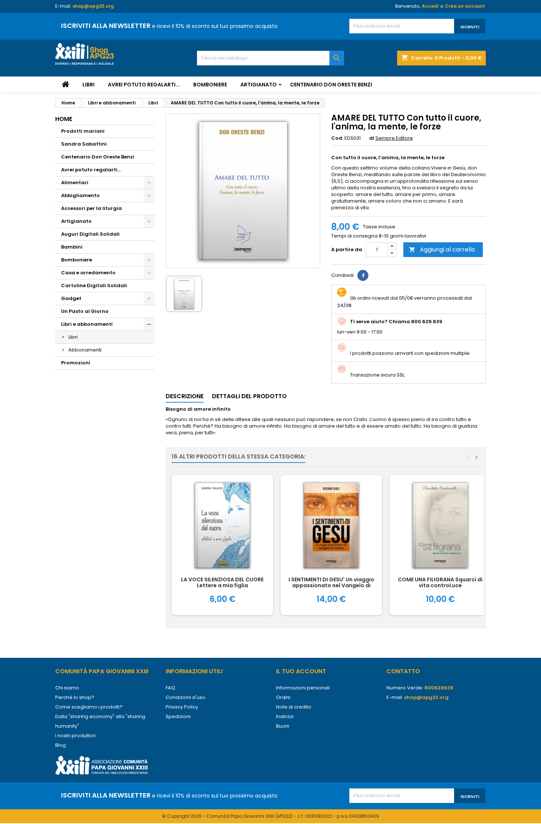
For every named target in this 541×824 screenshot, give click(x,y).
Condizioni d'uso (185, 697)
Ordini (283, 697)
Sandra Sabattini (84, 143)
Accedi (430, 6)
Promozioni (75, 362)
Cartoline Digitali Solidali (94, 285)
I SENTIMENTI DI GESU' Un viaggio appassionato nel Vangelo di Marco (331, 585)
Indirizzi (285, 716)
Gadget (71, 298)
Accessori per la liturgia (91, 208)
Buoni (282, 726)
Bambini (71, 246)
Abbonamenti (85, 349)
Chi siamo (67, 687)
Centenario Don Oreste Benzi (331, 84)
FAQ (170, 687)
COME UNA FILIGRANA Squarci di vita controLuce (440, 582)
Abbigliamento (80, 195)
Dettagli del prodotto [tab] (249, 396)
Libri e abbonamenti (87, 324)
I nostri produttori (75, 735)
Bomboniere (210, 84)
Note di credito (293, 706)
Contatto (403, 671)
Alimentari (74, 182)
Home (63, 119)
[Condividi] (362, 275)
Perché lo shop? (74, 697)
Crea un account (465, 6)
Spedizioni (178, 716)
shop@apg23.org (93, 6)
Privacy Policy (182, 706)
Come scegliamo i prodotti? (89, 706)
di (371, 138)
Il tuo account (301, 671)
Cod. (337, 138)
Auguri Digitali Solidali (90, 234)
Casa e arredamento (88, 272)
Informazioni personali (303, 687)
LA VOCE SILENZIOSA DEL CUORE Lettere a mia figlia (222, 582)
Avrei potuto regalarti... (144, 84)
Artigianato (258, 84)
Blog (60, 745)
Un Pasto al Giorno (85, 311)
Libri (88, 84)
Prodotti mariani (83, 131)
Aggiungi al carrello (442, 249)
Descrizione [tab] (185, 396)
